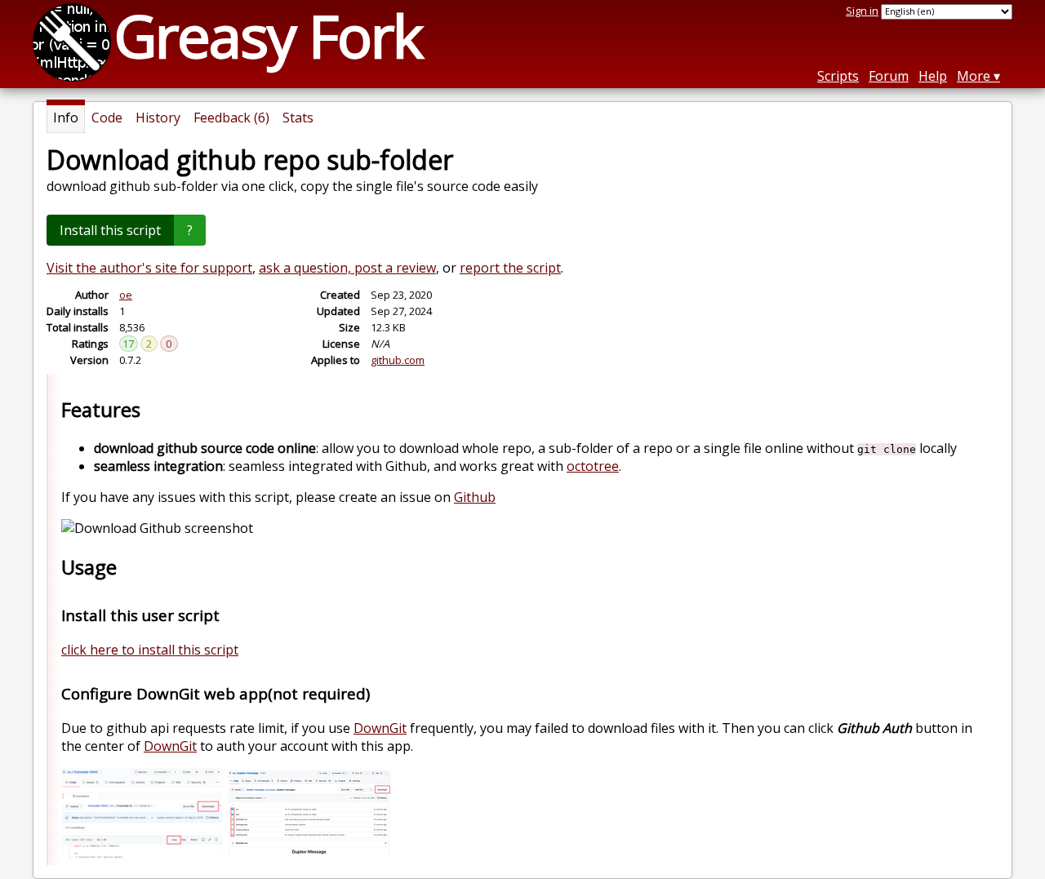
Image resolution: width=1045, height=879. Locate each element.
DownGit (380, 728)
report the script (510, 268)
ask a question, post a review (347, 268)
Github (475, 497)
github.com (398, 360)
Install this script (110, 230)
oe (125, 294)
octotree (593, 466)
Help (932, 76)
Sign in (862, 10)
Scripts (838, 76)
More (973, 76)
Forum (889, 76)
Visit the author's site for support (149, 268)
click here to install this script (149, 650)
